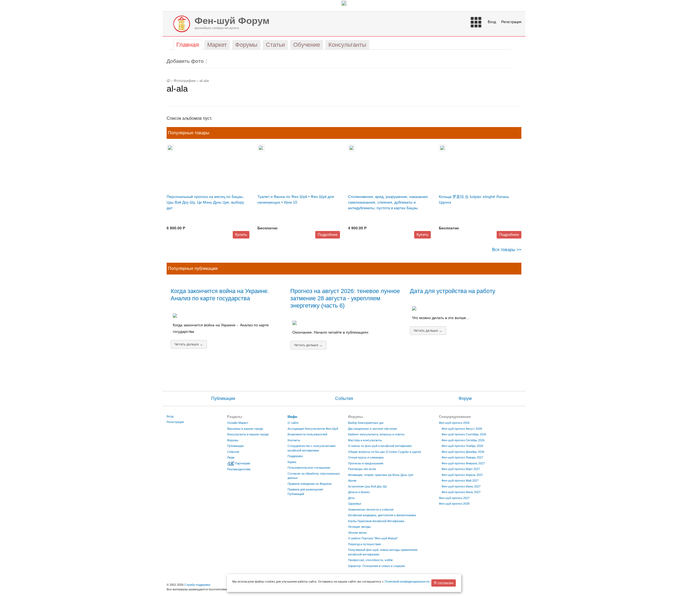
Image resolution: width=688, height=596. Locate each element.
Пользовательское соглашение (309, 467)
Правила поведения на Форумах (310, 483)
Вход (492, 22)
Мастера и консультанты (365, 440)
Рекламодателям (238, 469)
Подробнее (328, 234)
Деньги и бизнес (359, 492)
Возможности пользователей (307, 434)
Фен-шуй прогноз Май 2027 (460, 480)
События (344, 398)
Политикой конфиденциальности (407, 581)
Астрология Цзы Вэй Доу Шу (367, 486)
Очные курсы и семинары (366, 457)
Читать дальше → (188, 344)
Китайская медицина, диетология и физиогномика (382, 515)
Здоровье (354, 503)
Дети (351, 498)
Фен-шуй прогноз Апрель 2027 (462, 474)
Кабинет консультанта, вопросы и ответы (376, 434)
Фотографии (185, 81)
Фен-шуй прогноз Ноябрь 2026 (462, 445)
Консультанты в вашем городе (248, 434)
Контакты (294, 440)
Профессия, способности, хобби (370, 560)
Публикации (223, 398)
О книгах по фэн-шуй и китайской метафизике (380, 445)
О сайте (293, 422)
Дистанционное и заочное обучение (372, 428)
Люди (230, 457)
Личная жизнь (357, 532)
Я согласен (443, 583)
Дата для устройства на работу (452, 291)
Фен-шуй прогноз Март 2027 (461, 469)
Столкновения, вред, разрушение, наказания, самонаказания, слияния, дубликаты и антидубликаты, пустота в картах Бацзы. (388, 202)
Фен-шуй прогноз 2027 (454, 498)
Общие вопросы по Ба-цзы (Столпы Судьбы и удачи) (384, 451)
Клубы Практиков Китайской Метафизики (376, 521)
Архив (352, 480)
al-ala (204, 81)
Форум (465, 398)
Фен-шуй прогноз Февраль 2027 (463, 463)
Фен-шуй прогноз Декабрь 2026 (463, 451)
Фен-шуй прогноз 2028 (454, 503)
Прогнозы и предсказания (365, 463)
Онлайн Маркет (237, 422)
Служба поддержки (197, 584)
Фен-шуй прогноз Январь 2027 (462, 457)
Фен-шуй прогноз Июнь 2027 (461, 486)
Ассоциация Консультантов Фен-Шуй (313, 428)
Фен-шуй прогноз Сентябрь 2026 (464, 434)
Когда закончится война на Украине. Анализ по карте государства (220, 295)
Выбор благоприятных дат (366, 422)
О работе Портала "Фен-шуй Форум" (373, 538)
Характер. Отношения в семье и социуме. (377, 566)
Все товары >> (506, 249)
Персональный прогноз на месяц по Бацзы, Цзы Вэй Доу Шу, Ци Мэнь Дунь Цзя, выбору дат (205, 202)
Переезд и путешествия (364, 544)
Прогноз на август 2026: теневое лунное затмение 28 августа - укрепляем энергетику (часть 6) (345, 298)
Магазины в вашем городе (245, 428)
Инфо (292, 417)
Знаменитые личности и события (370, 509)
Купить (241, 234)
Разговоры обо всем (362, 469)
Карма (292, 462)
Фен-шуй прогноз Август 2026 (462, 428)
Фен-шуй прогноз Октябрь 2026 (463, 440)
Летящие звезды (359, 526)
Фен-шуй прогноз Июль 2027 (461, 492)
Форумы (232, 440)
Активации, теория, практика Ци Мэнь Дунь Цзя (380, 474)
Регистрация (511, 22)
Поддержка (295, 456)
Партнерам (242, 463)
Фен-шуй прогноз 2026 (454, 422)
